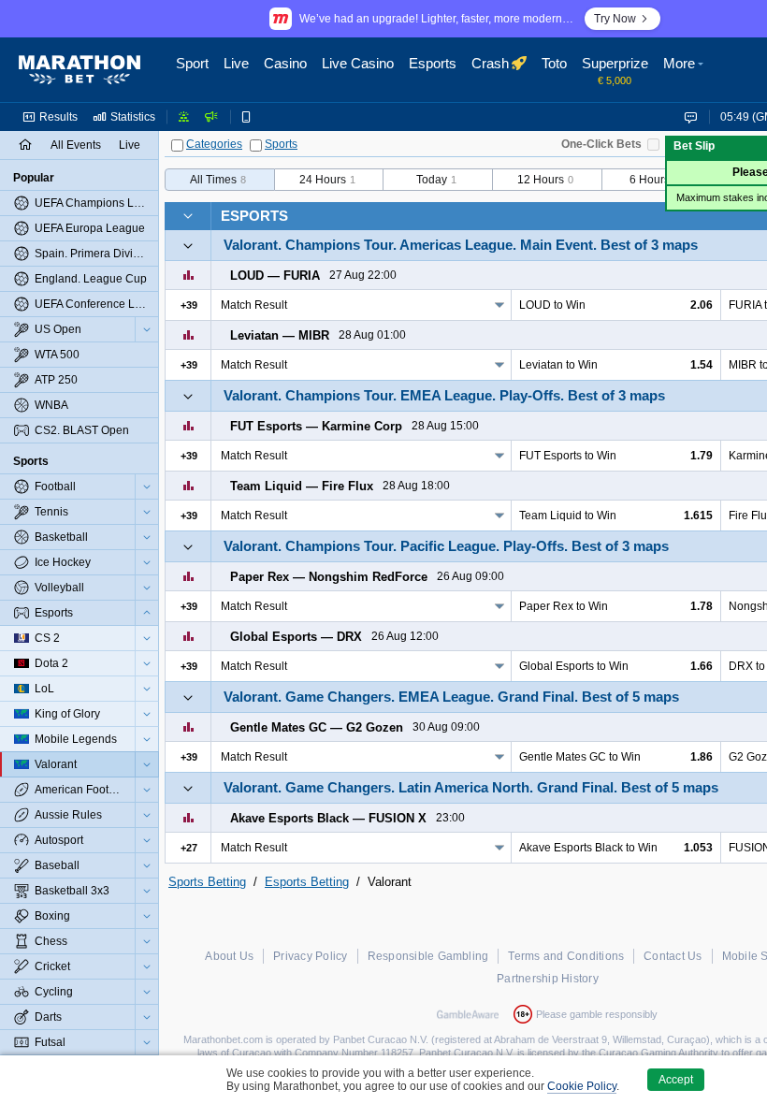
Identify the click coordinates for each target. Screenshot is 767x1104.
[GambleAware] (468, 1014)
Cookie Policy (581, 1086)
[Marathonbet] (79, 70)
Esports (254, 216)
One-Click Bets (601, 144)
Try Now (615, 18)
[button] (686, 70)
